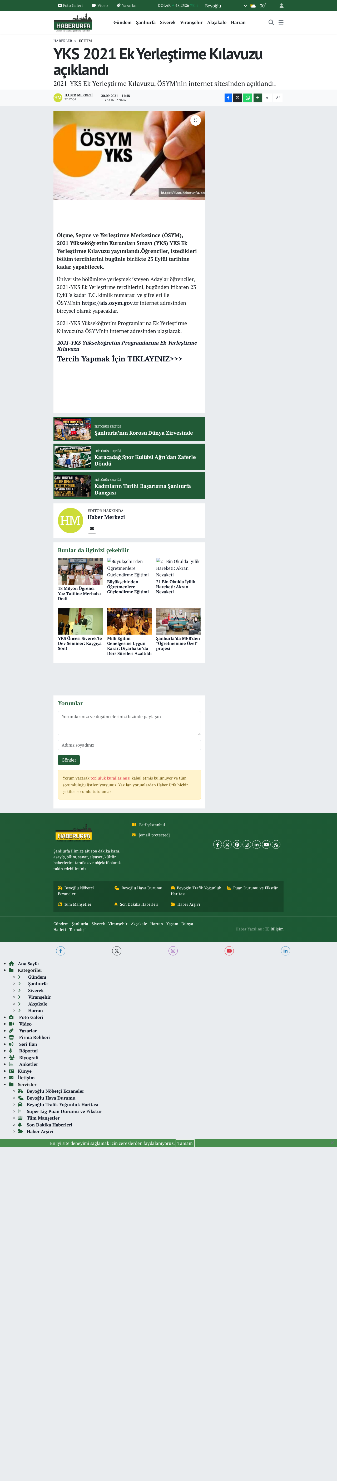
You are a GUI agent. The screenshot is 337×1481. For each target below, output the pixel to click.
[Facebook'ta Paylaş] (228, 98)
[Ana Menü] (281, 22)
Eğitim (85, 40)
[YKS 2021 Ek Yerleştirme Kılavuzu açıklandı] (129, 155)
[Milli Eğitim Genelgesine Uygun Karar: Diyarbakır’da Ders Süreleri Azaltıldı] (129, 621)
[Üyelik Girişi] (279, 5)
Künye (25, 1071)
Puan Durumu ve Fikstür (255, 887)
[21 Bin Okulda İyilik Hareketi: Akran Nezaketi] (178, 568)
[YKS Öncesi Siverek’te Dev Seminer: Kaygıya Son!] (80, 621)
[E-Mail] (92, 529)
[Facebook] (217, 844)
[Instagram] (246, 844)
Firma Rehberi (34, 1037)
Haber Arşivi (188, 904)
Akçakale (216, 22)
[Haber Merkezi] (70, 520)
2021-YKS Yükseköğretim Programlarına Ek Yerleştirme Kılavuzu (127, 345)
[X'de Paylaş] (237, 98)
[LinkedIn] (256, 844)
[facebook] (60, 950)
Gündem (122, 22)
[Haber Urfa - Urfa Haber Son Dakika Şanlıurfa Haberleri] (73, 22)
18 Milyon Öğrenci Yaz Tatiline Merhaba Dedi (79, 593)
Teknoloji (77, 929)
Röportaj (28, 1051)
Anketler (28, 1064)
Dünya (187, 923)
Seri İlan (27, 1044)
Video (102, 5)
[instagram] (173, 950)
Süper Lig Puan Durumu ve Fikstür (64, 1111)
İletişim (26, 1078)
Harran (238, 22)
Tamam (185, 1143)
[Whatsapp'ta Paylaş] (247, 98)
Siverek (168, 22)
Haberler (62, 40)
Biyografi (28, 1058)
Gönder (69, 760)
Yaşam (172, 923)
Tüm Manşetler (77, 904)
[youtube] (229, 950)
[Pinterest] (237, 844)
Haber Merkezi (106, 517)
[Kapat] (333, 1142)
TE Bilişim (274, 928)
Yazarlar (129, 5)
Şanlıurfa (146, 22)
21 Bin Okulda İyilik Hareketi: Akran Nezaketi (175, 587)
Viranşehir (191, 22)
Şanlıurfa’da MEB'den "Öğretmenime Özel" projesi (178, 643)
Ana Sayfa (28, 963)
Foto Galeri (73, 5)
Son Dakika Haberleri (139, 904)
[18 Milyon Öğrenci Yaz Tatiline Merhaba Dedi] (80, 571)
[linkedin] (285, 950)
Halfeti (59, 929)
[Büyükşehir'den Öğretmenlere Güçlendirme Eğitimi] (129, 568)
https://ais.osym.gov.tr (110, 302)
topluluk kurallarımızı (111, 778)
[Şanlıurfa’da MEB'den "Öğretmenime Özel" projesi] (178, 621)
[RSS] (276, 844)
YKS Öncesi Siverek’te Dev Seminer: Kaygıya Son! (80, 643)
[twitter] (116, 950)
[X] (227, 844)
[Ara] (271, 22)
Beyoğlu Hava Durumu (142, 887)
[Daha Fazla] (258, 98)
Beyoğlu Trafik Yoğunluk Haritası (196, 890)
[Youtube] (266, 844)
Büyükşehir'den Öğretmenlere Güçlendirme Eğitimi (128, 587)
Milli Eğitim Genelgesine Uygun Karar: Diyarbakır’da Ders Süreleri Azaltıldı (129, 645)
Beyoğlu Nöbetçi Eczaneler (76, 890)
